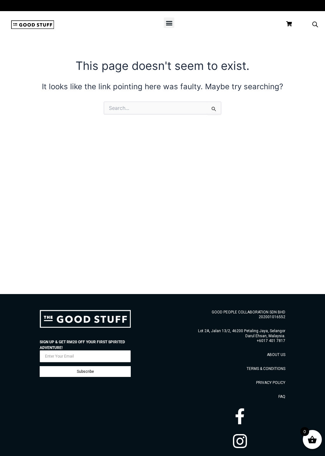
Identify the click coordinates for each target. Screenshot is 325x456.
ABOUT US (276, 354)
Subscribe (85, 371)
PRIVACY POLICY (270, 382)
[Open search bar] (315, 24)
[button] (169, 22)
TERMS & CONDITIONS (266, 368)
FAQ (281, 396)
